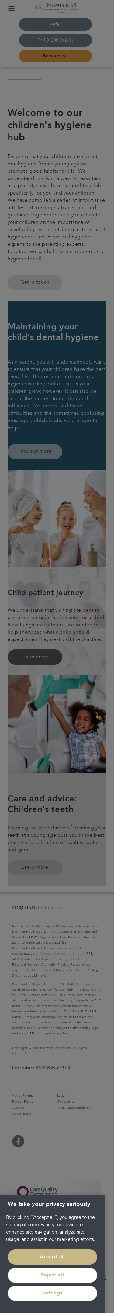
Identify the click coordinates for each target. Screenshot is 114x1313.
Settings (52, 1293)
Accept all (52, 1257)
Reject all (52, 1275)
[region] (52, 1254)
